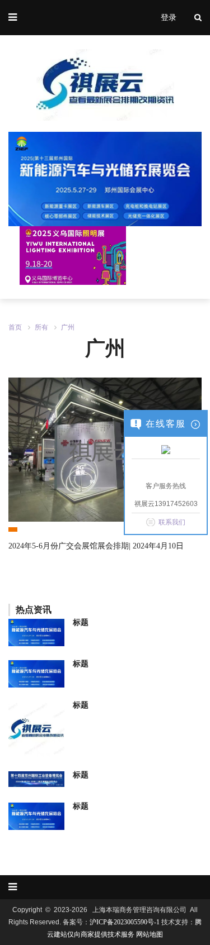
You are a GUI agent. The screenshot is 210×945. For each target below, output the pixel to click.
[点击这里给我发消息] (165, 449)
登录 (168, 17)
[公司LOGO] (105, 178)
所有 (41, 327)
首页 (15, 327)
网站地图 (149, 934)
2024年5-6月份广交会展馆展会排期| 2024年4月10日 (96, 546)
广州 (67, 327)
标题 (80, 622)
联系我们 (171, 522)
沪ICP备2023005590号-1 (125, 922)
